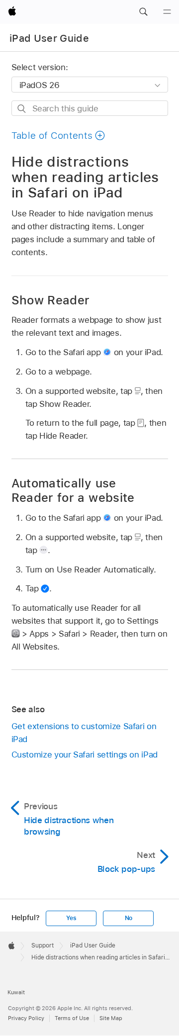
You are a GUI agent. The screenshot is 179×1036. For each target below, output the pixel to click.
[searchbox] (89, 108)
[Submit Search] (22, 108)
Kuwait (16, 992)
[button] (143, 12)
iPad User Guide (49, 38)
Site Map (110, 1018)
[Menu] (167, 12)
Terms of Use (72, 1018)
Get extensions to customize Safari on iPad (84, 732)
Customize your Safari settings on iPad (84, 754)
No (129, 918)
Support (42, 945)
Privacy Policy (26, 1018)
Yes (71, 918)
